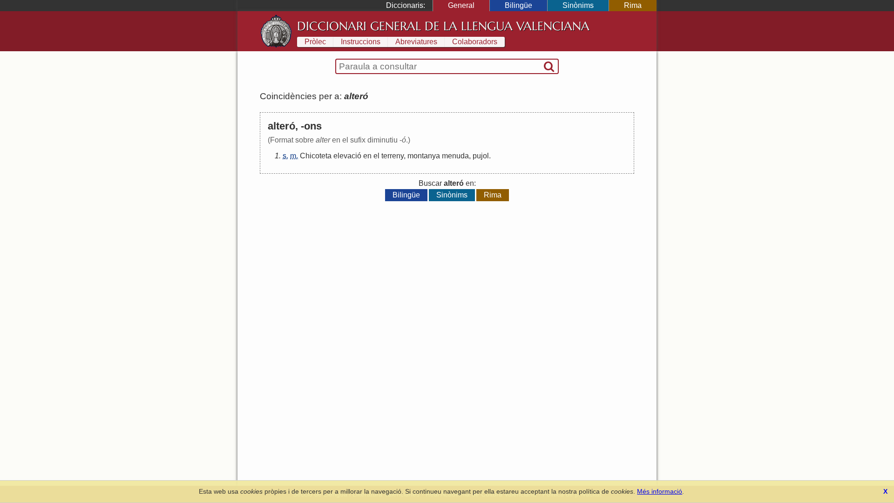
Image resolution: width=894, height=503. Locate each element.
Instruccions (360, 42)
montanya (423, 156)
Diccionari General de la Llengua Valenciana (443, 26)
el (376, 156)
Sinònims (578, 5)
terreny (392, 156)
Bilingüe (518, 5)
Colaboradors (474, 42)
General (461, 5)
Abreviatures (416, 42)
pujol (481, 156)
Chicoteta (316, 156)
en (367, 156)
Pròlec (315, 42)
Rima (633, 5)
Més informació (659, 491)
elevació (347, 156)
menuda (455, 156)
